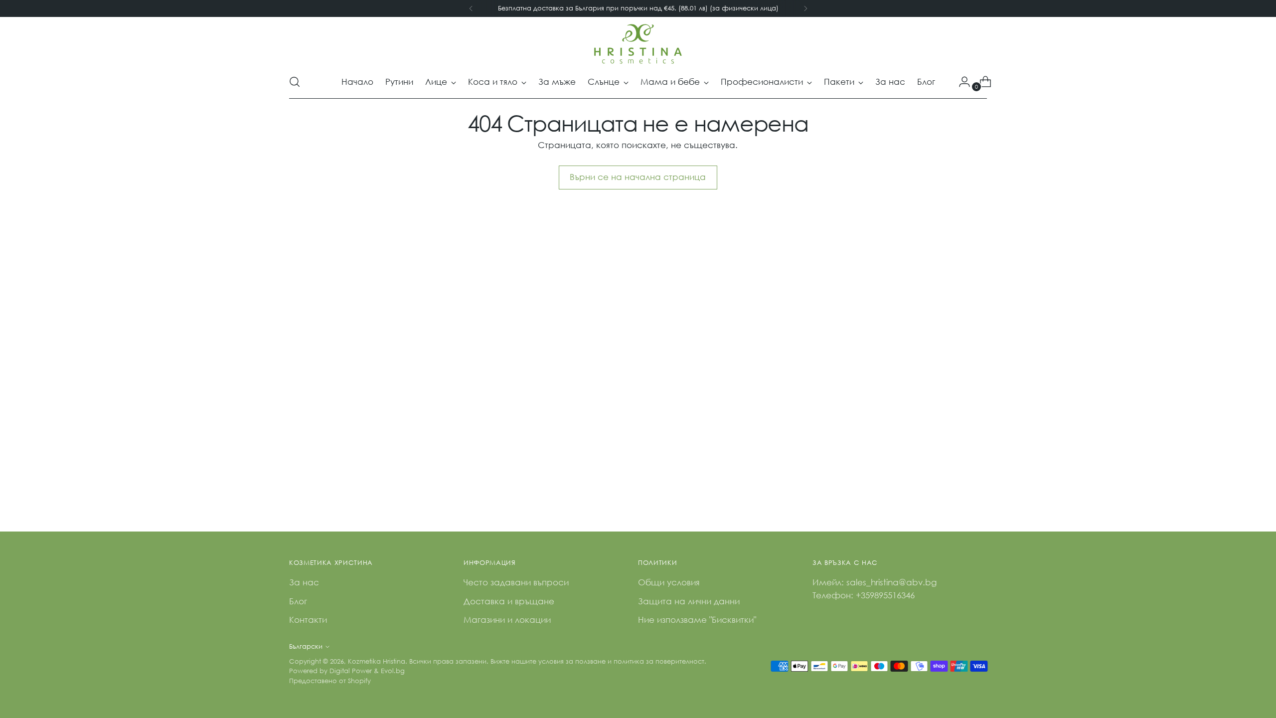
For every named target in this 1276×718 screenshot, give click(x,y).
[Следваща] (805, 8)
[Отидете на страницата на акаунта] (960, 82)
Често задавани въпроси (516, 582)
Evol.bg (393, 671)
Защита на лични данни (689, 601)
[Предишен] (471, 8)
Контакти (308, 619)
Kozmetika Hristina (376, 661)
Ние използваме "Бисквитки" (697, 619)
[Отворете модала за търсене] (295, 82)
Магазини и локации (507, 619)
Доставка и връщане (509, 601)
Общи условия (669, 582)
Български (305, 646)
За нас (304, 582)
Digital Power (350, 671)
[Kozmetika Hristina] (638, 44)
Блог (298, 601)
